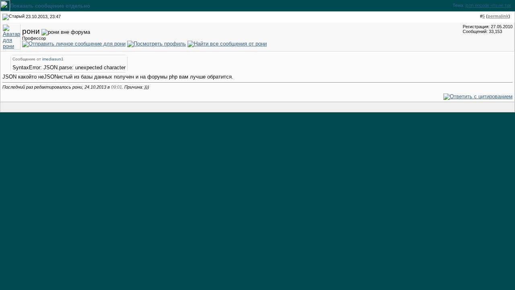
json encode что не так (488, 5)
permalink (498, 16)
